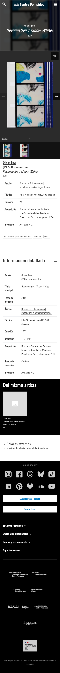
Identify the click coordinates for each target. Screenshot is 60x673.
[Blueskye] (40, 475)
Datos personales (40, 660)
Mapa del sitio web (21, 660)
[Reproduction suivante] (56, 96)
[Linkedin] (8, 487)
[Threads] (30, 475)
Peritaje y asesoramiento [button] (15, 542)
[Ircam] (41, 576)
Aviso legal (8, 660)
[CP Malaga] (39, 592)
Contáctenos (30, 509)
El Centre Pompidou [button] (13, 525)
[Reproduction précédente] (3, 96)
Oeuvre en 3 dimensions (31, 183)
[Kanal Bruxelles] (21, 609)
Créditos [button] (5, 139)
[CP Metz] (22, 592)
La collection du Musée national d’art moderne (25, 448)
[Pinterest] (19, 487)
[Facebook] (19, 475)
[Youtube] (51, 487)
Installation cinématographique (35, 187)
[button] (30, 261)
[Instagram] (8, 475)
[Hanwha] (30, 626)
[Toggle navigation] (55, 4)
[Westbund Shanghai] (43, 609)
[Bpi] (20, 576)
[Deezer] (30, 487)
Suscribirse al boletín (30, 498)
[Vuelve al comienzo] (53, 666)
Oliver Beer (9, 162)
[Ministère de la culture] (30, 645)
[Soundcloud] (40, 487)
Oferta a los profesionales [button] (16, 533)
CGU (31, 660)
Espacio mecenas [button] (12, 550)
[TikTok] (51, 475)
